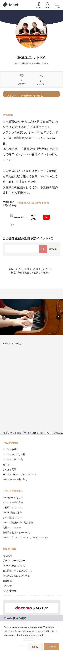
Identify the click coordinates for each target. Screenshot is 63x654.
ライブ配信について (13, 517)
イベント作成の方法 (13, 502)
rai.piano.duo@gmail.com (33, 202)
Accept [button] (52, 646)
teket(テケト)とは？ (13, 497)
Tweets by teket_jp (12, 343)
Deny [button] (35, 646)
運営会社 (7, 580)
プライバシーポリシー (14, 560)
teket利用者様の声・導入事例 (18, 522)
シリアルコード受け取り (15, 479)
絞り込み (53, 249)
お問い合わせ (9, 590)
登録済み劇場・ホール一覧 (16, 532)
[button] (4, 639)
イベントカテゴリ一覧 (14, 454)
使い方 (6, 464)
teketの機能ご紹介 (12, 512)
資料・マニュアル (12, 527)
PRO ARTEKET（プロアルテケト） (21, 474)
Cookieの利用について (14, 565)
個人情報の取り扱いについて (17, 570)
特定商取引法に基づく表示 (16, 575)
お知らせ (7, 585)
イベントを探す (10, 449)
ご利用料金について (13, 507)
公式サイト (18, 218)
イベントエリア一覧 (13, 459)
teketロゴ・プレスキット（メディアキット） (26, 537)
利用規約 (7, 555)
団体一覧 (44, 432)
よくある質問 (9, 469)
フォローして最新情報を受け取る (25, 95)
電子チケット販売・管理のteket (19, 432)
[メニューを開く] (56, 4)
